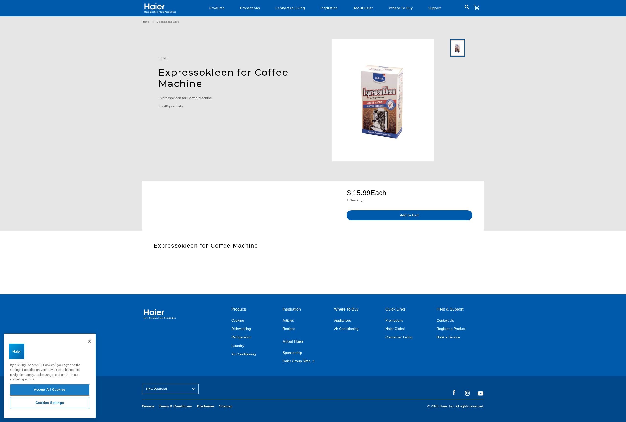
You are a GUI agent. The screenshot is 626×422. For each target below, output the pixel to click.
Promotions (394, 320)
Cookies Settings (50, 403)
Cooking (237, 320)
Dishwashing (241, 329)
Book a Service (448, 337)
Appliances (342, 320)
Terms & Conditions (175, 406)
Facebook (454, 393)
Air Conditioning (243, 354)
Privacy (148, 406)
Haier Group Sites (297, 361)
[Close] (89, 341)
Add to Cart (409, 215)
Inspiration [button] (329, 8)
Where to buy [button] (401, 8)
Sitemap (226, 406)
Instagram (467, 393)
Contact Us (445, 320)
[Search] (467, 7)
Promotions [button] (250, 8)
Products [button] (216, 8)
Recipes (289, 329)
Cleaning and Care (168, 21)
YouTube (480, 393)
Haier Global (395, 329)
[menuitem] (216, 8)
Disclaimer (205, 406)
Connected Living (398, 337)
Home (145, 21)
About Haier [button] (363, 8)
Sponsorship (292, 353)
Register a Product (451, 329)
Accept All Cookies (50, 389)
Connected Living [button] (290, 8)
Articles (288, 320)
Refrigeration (241, 337)
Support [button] (434, 8)
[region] (50, 376)
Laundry (237, 346)
